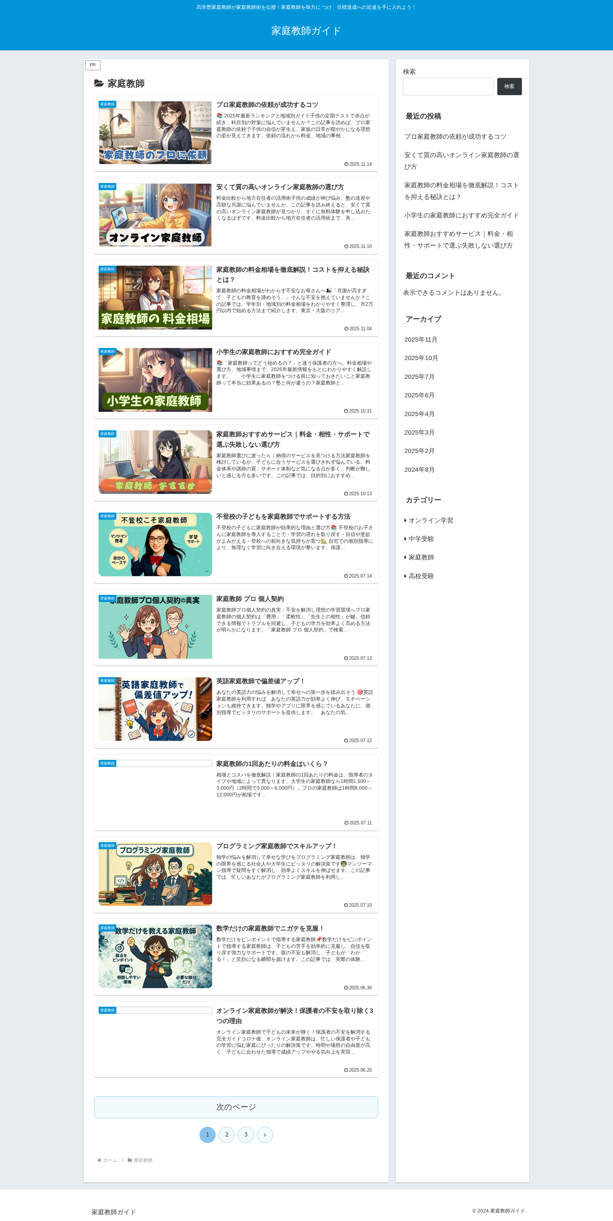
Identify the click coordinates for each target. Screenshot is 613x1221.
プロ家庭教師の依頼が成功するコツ (455, 136)
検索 (409, 71)
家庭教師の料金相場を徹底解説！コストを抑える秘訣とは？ (461, 191)
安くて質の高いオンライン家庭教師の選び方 (461, 160)
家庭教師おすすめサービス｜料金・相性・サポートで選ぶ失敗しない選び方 (458, 239)
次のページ (236, 1107)
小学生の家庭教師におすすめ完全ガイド (461, 215)
